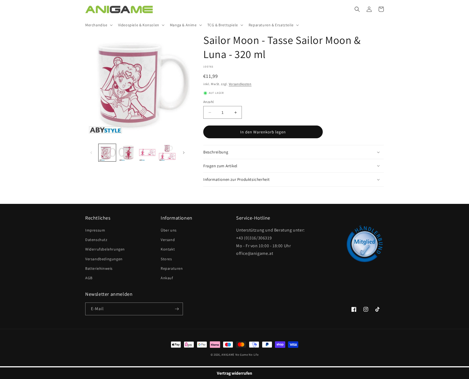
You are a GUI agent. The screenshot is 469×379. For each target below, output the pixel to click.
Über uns (169, 230)
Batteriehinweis (99, 268)
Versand (168, 239)
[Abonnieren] (177, 309)
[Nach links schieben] (91, 153)
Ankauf (167, 277)
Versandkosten (240, 84)
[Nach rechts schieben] (184, 153)
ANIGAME (227, 354)
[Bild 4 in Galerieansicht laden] (167, 152)
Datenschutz (96, 239)
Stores (166, 258)
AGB (89, 277)
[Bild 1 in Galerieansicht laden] (107, 152)
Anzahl (208, 101)
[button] (98, 25)
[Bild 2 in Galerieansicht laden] (127, 152)
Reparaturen (172, 268)
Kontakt (168, 249)
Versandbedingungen (104, 258)
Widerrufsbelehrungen (105, 249)
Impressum (95, 230)
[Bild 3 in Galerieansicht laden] (147, 152)
